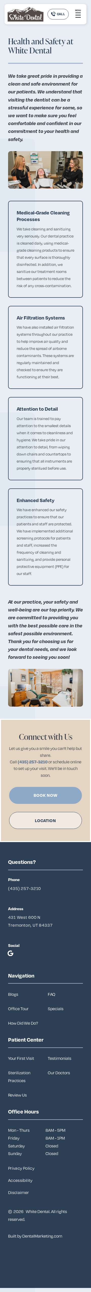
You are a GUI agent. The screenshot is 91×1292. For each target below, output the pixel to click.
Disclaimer (18, 1192)
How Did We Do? (23, 1023)
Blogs (13, 994)
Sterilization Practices (19, 1076)
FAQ (51, 994)
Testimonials (59, 1058)
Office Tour (18, 1008)
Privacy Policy (21, 1168)
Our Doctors (59, 1072)
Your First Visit (21, 1058)
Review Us (17, 1095)
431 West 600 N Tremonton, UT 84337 (30, 921)
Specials (55, 1008)
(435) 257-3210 (33, 761)
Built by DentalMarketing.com (35, 1236)
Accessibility (20, 1180)
